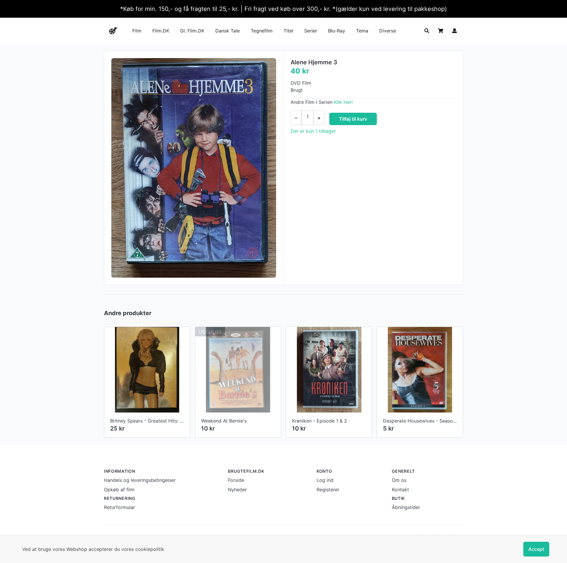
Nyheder (237, 489)
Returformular (119, 507)
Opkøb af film (119, 489)
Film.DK (160, 31)
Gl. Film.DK (192, 31)
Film (136, 31)
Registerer (328, 489)
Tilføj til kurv (353, 119)
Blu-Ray (336, 31)
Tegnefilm (262, 31)
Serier (310, 31)
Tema (362, 31)
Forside (236, 480)
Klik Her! (343, 102)
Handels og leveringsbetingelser (140, 480)
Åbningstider (406, 507)
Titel (288, 31)
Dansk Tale (227, 31)
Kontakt (400, 489)
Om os (399, 480)
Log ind (325, 480)
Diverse (387, 31)
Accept (536, 549)
